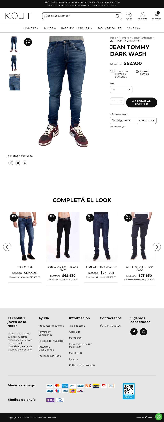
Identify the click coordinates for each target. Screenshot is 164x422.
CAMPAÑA (133, 28)
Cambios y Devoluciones (46, 348)
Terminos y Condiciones (45, 333)
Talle (112, 83)
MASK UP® (75, 353)
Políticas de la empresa (82, 365)
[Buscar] (117, 16)
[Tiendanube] (146, 417)
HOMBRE (30, 28)
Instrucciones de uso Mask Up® (80, 345)
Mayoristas (75, 338)
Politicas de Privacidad (50, 340)
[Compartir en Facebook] (11, 164)
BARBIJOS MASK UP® (75, 28)
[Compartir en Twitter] (18, 164)
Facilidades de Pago (49, 355)
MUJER (49, 28)
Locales (73, 359)
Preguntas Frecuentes (51, 325)
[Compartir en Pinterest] (25, 164)
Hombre (124, 37)
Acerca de (74, 331)
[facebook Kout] (4, 2)
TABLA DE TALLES (109, 28)
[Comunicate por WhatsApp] (158, 416)
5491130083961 (113, 325)
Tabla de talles (77, 325)
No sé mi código (117, 126)
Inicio (113, 37)
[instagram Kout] (9, 2)
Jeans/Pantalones (142, 37)
